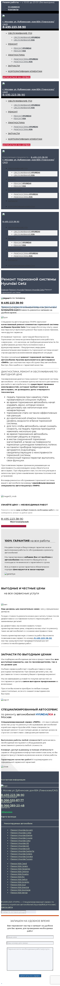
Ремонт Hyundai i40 (20, 846)
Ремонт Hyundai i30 (20, 843)
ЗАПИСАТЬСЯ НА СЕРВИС (16, 77)
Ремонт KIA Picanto (20, 874)
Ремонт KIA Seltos (19, 879)
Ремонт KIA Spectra (20, 887)
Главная (5, 290)
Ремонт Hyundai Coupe (21, 838)
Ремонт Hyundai (16, 290)
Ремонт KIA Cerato (19, 866)
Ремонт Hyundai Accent (22, 830)
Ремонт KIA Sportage (20, 890)
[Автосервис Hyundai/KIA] (4, 15)
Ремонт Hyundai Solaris (21, 854)
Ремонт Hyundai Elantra (21, 835)
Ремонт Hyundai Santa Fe (22, 851)
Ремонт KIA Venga (19, 892)
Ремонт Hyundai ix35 (20, 848)
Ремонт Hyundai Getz (34, 290)
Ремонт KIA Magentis (20, 869)
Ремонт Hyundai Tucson (22, 859)
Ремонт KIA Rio (18, 877)
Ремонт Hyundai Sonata (22, 856)
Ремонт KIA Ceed (19, 863)
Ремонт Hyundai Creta (21, 833)
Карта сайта (7, 907)
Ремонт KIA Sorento (20, 882)
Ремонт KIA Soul (18, 885)
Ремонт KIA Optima (20, 871)
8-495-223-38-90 (14, 27)
